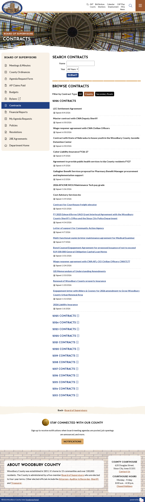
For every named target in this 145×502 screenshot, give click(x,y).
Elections (101, 7)
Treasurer (16, 483)
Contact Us (124, 471)
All (80, 94)
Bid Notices (100, 4)
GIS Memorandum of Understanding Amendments (79, 271)
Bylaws (13, 98)
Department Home (19, 145)
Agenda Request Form (21, 78)
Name (62, 63)
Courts (93, 7)
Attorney (64, 479)
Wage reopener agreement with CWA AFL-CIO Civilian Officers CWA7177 (91, 261)
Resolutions (15, 132)
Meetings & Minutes (20, 65)
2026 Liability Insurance (65, 304)
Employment (113, 7)
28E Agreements (18, 138)
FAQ (123, 7)
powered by (134, 500)
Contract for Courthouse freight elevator (75, 204)
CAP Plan (121, 4)
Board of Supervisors (18, 34)
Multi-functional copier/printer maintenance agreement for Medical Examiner (94, 237)
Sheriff (94, 479)
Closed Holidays (124, 486)
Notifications (72, 441)
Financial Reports (18, 112)
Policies (13, 125)
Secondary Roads (104, 94)
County (89, 94)
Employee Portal (32, 500)
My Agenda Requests (20, 118)
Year (63, 69)
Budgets (13, 92)
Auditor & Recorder (80, 479)
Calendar (111, 4)
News (122, 9)
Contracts (15, 105)
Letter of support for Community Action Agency (78, 228)
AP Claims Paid (17, 85)
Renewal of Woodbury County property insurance (79, 281)
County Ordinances (19, 72)
